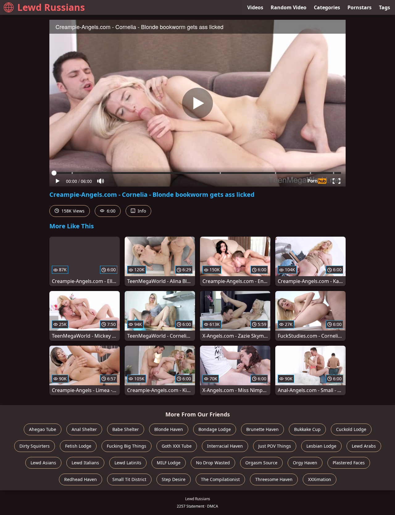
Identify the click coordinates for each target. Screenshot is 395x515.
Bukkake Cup (307, 429)
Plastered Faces (349, 463)
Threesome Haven (274, 479)
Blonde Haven (168, 429)
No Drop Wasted (213, 463)
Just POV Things (274, 446)
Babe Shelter (125, 429)
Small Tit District (129, 479)
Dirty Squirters (34, 446)
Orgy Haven (305, 463)
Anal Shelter (84, 429)
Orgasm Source (261, 463)
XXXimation (319, 479)
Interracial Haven (225, 446)
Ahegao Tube (42, 429)
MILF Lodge (169, 463)
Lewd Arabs (364, 446)
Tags (384, 7)
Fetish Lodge (78, 446)
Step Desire (173, 479)
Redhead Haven (80, 479)
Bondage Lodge (214, 429)
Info (141, 211)
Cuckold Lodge (351, 429)
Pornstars (359, 7)
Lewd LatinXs (127, 463)
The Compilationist (220, 479)
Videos (255, 7)
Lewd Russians (51, 7)
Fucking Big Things (126, 446)
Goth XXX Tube (177, 446)
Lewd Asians (43, 463)
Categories (327, 7)
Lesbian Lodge (321, 446)
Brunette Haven (262, 429)
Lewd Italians (85, 463)
